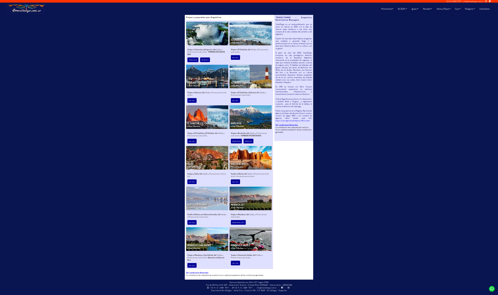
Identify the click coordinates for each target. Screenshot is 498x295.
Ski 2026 (401, 9)
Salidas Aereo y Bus (238, 222)
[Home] (25, 11)
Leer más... (235, 57)
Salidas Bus (205, 60)
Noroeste (426, 9)
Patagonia (469, 9)
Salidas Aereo (193, 60)
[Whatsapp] (492, 289)
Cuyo (457, 9)
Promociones (386, 9)
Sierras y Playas (443, 9)
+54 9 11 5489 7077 (453, 1)
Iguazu (414, 9)
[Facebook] (490, 1)
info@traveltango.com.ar (473, 1)
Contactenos (484, 9)
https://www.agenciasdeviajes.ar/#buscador (293, 120)
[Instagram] (486, 1)
